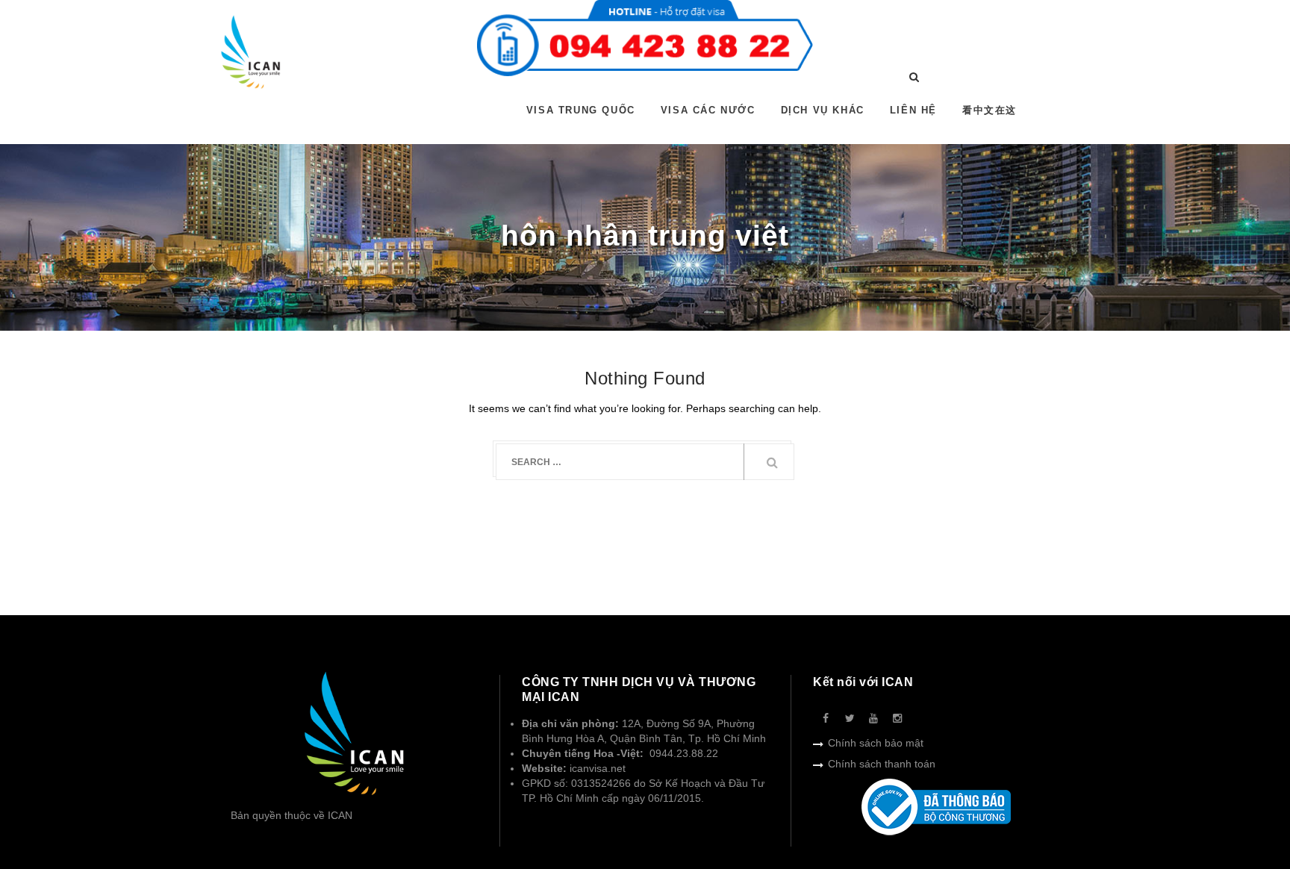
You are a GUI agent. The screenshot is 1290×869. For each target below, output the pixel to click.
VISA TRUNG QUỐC (580, 110)
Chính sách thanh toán (881, 764)
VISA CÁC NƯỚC (708, 110)
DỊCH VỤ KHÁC (822, 110)
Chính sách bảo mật (875, 743)
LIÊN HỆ (913, 110)
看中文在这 (989, 110)
